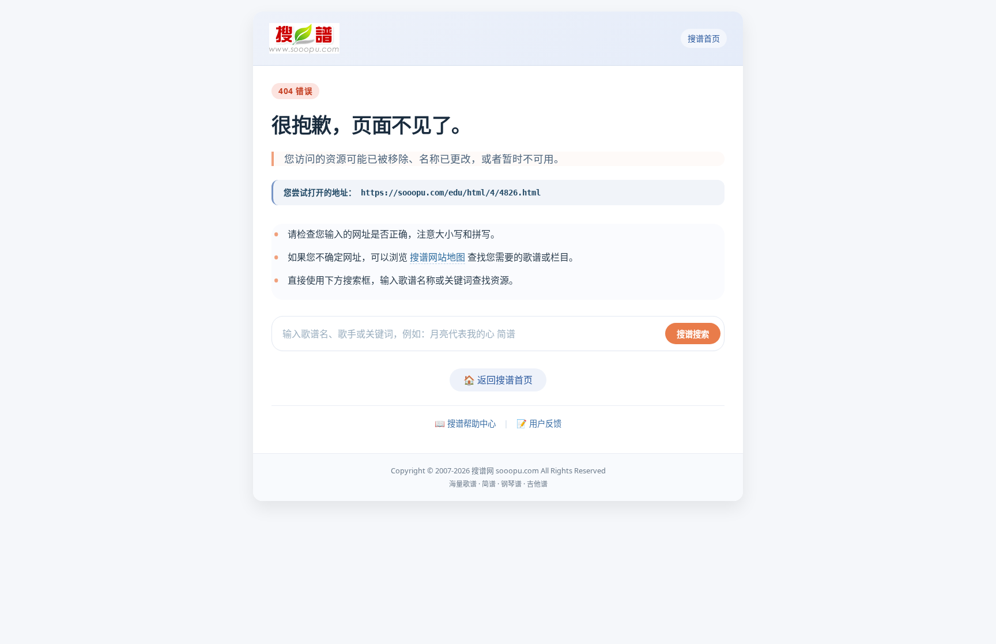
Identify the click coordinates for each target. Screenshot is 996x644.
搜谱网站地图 (437, 257)
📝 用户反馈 (538, 423)
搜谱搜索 (693, 334)
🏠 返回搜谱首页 (498, 380)
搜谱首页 (704, 38)
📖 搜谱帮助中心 (465, 423)
